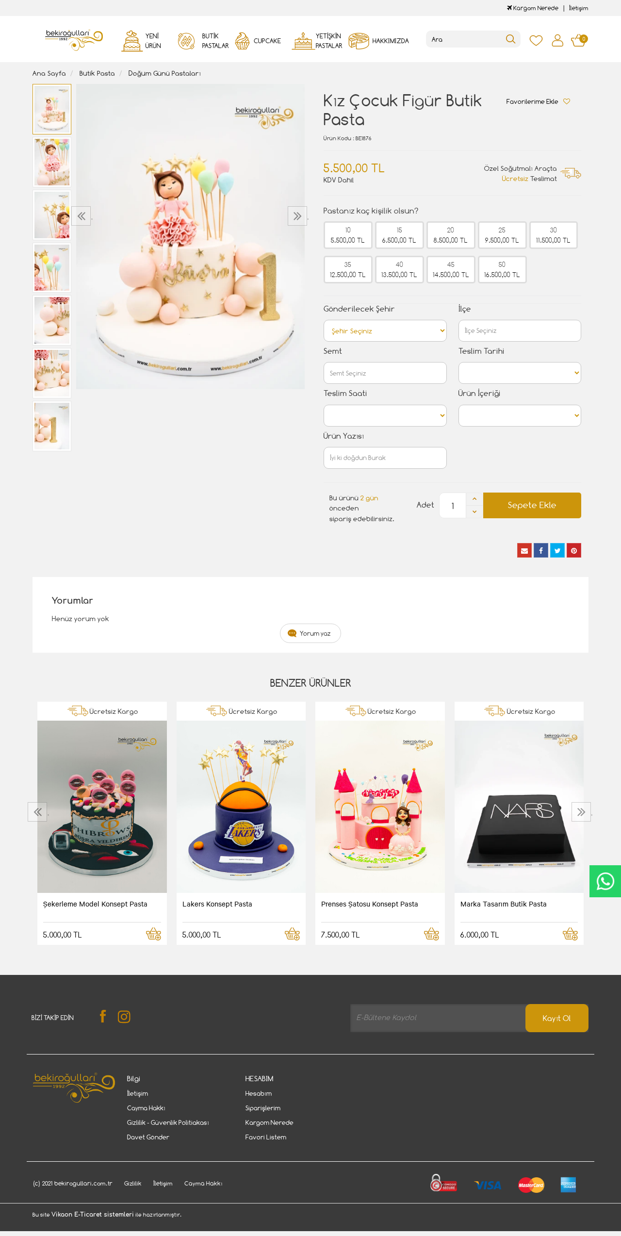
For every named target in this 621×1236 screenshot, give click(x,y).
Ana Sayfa (49, 73)
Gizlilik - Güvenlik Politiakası (168, 1122)
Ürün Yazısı (344, 436)
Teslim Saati (345, 393)
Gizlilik (133, 1183)
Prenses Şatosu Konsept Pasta (369, 903)
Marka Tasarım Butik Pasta (503, 903)
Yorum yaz (315, 633)
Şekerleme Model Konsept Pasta (95, 903)
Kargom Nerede (535, 8)
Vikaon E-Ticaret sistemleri (92, 1214)
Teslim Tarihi (481, 351)
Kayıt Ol (557, 1018)
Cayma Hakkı (146, 1108)
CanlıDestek (605, 881)
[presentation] (82, 216)
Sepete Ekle (532, 505)
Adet (425, 505)
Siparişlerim (262, 1108)
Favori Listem (265, 1137)
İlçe (464, 308)
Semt (333, 351)
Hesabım (258, 1093)
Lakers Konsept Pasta (217, 903)
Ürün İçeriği (479, 393)
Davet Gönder (148, 1137)
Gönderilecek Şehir (359, 308)
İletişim (578, 8)
